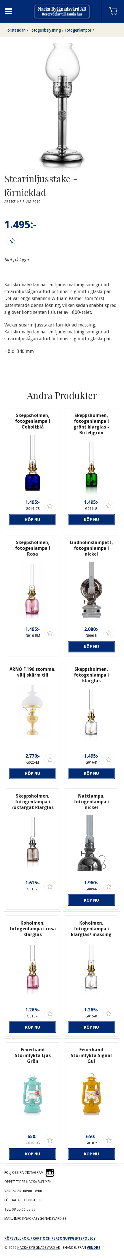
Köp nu (32, 519)
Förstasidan (15, 30)
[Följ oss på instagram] (50, 1173)
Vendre (93, 1248)
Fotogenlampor (78, 30)
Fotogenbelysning (45, 30)
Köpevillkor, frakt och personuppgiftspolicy (49, 1238)
